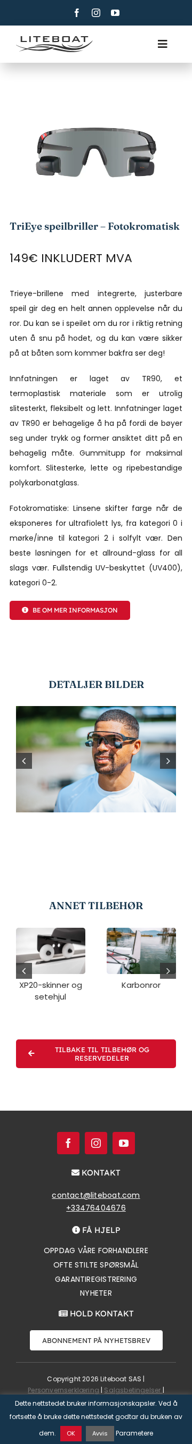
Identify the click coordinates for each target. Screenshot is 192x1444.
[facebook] (77, 13)
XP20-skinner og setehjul (50, 991)
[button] (24, 761)
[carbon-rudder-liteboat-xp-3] (141, 931)
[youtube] (115, 13)
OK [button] (71, 1433)
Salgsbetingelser (133, 1390)
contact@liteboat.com (96, 1195)
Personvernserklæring (63, 1390)
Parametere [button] (134, 1433)
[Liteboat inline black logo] (54, 40)
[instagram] (96, 13)
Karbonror (141, 984)
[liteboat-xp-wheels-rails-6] (50, 931)
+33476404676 (96, 1208)
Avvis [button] (100, 1433)
